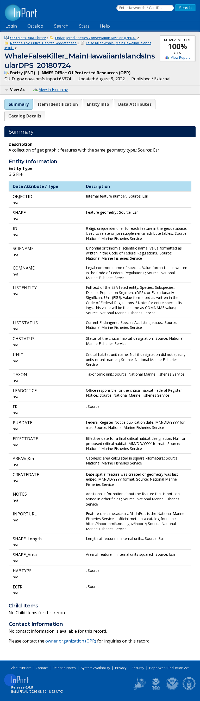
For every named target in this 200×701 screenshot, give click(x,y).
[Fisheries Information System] (139, 689)
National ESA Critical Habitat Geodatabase (43, 43)
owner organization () (70, 641)
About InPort (21, 667)
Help (105, 26)
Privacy (121, 667)
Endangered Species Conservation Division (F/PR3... (95, 37)
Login (11, 26)
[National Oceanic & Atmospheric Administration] (172, 689)
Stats (84, 26)
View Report (180, 57)
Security (138, 667)
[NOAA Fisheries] (155, 689)
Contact (42, 667)
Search (61, 26)
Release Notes (64, 667)
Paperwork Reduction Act (169, 667)
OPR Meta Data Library (28, 37)
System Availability (95, 667)
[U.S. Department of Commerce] (189, 689)
